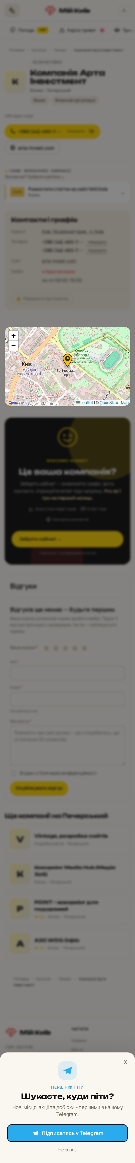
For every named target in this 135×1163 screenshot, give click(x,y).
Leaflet (86, 402)
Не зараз (67, 1150)
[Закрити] (125, 1062)
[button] (67, 360)
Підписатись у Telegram (72, 1133)
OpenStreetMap (114, 402)
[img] (67, 366)
